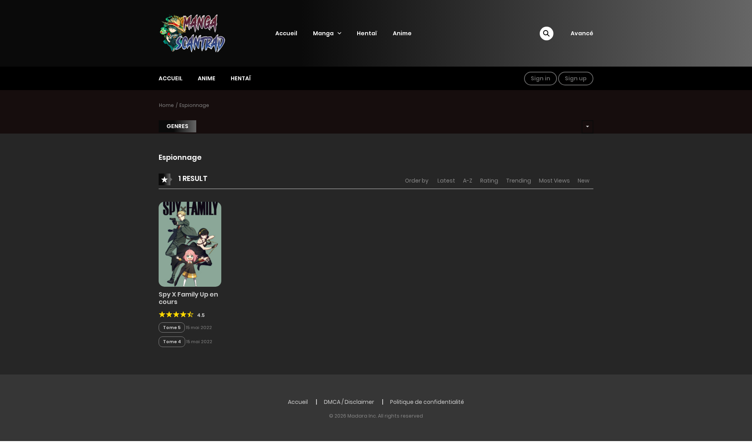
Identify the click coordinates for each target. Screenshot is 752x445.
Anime (402, 33)
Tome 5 (172, 327)
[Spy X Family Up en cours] (190, 244)
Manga (323, 33)
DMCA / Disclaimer (349, 402)
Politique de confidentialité (427, 402)
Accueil (286, 33)
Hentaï (367, 33)
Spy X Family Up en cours (188, 298)
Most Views (554, 181)
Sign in (540, 78)
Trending (518, 181)
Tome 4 (172, 341)
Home (166, 105)
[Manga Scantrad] (199, 33)
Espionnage (194, 105)
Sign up (576, 78)
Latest (446, 181)
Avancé (582, 33)
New (583, 181)
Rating (489, 181)
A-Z (467, 181)
